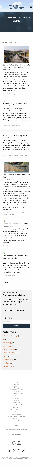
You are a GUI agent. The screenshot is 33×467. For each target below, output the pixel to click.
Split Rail (16, 387)
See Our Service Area (14, 310)
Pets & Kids (16, 403)
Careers (16, 423)
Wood (16, 380)
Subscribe (7, 318)
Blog (16, 425)
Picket (16, 398)
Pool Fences (7, 363)
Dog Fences (7, 346)
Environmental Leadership (16, 416)
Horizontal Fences (16, 389)
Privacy (16, 400)
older (5, 282)
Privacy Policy (26, 458)
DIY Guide (16, 407)
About (16, 412)
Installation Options (16, 393)
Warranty (16, 419)
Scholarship (16, 421)
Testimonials (16, 414)
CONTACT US (16, 435)
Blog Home (4, 42)
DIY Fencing (10, 155)
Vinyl (16, 382)
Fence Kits (16, 391)
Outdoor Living (11, 94)
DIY (8, 213)
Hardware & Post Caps (16, 405)
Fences (9, 125)
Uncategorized (8, 366)
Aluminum (16, 384)
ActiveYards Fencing (10, 336)
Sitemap (18, 458)
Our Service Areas (17, 409)
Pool (16, 396)
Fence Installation (22, 213)
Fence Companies (9, 349)
